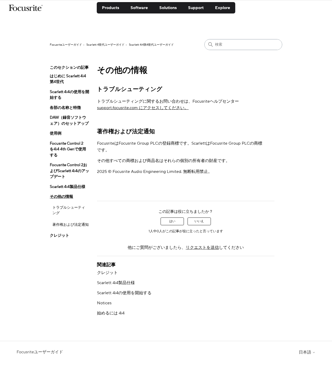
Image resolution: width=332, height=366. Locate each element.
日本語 (305, 352)
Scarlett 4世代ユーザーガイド (105, 45)
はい (172, 221)
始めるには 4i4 (111, 313)
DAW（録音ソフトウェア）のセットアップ (69, 120)
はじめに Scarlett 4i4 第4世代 (68, 79)
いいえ (199, 221)
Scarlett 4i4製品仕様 (67, 186)
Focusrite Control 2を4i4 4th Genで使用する (68, 149)
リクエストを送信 (202, 247)
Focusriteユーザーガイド (66, 45)
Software (139, 7)
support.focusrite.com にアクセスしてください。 (143, 107)
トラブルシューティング (68, 210)
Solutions (168, 7)
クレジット (59, 235)
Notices (104, 303)
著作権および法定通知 (70, 224)
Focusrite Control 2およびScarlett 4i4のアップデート (69, 171)
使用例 (55, 133)
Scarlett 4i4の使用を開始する (69, 94)
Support (196, 7)
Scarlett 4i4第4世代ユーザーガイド (151, 45)
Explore (222, 7)
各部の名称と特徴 (65, 107)
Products (110, 7)
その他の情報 (61, 196)
